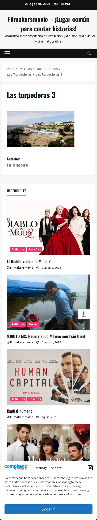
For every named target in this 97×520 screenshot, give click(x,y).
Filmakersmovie (21, 268)
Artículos (18, 249)
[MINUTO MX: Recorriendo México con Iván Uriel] (48, 302)
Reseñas (35, 249)
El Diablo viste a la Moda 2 (29, 261)
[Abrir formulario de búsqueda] (89, 53)
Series (33, 324)
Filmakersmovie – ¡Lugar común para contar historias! (48, 23)
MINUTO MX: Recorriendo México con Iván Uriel (46, 336)
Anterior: (18, 162)
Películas (18, 324)
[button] (90, 468)
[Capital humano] (48, 377)
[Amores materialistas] (48, 452)
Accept (48, 509)
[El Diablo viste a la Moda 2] (48, 227)
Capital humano (19, 411)
